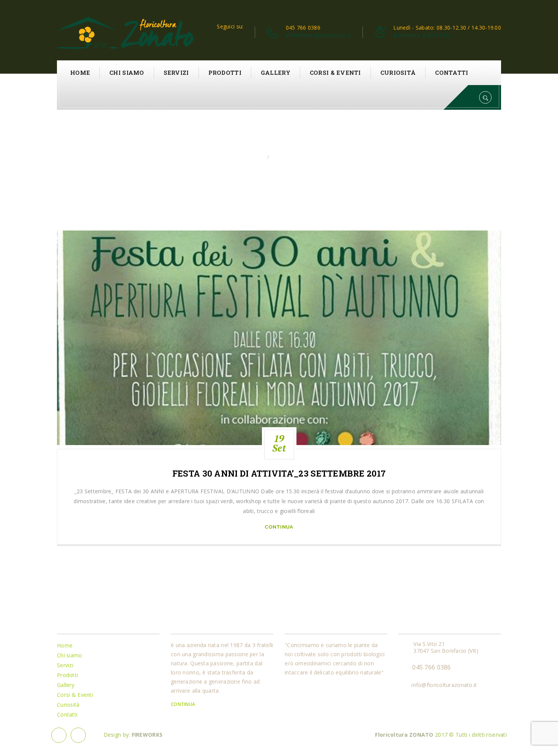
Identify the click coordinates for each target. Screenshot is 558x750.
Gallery (275, 72)
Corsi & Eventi (335, 72)
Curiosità (398, 72)
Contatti (451, 72)
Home (80, 72)
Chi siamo (126, 72)
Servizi (176, 72)
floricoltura (289, 157)
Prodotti (224, 72)
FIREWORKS (147, 734)
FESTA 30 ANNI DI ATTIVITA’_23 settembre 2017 (279, 473)
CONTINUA (184, 704)
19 (279, 443)
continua (279, 527)
